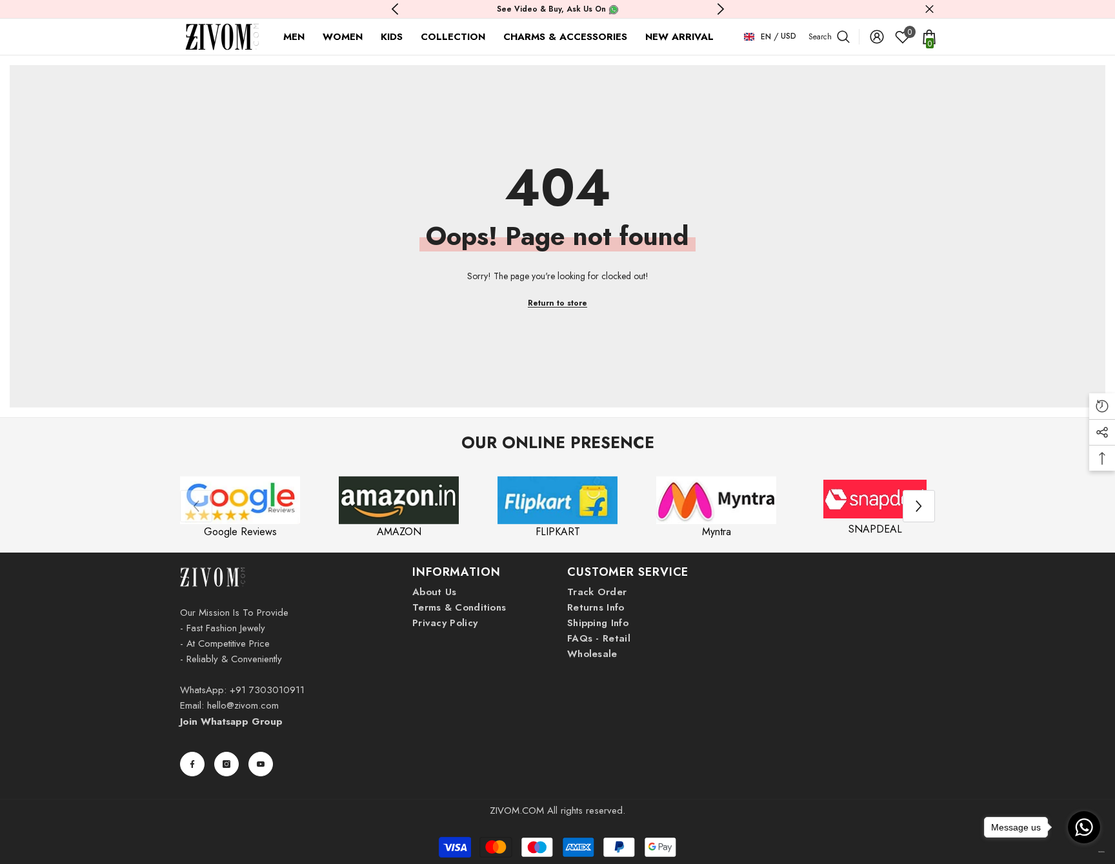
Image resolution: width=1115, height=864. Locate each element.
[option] (240, 506)
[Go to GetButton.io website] (1084, 851)
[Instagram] (226, 764)
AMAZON (399, 531)
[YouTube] (260, 764)
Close (929, 9)
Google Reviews (240, 531)
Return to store (557, 303)
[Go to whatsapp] (1084, 827)
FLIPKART (558, 531)
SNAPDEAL (875, 529)
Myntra (716, 531)
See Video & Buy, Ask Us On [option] (552, 9)
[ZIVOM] (240, 500)
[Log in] (877, 36)
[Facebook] (192, 764)
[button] (919, 506)
